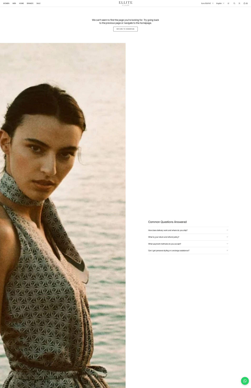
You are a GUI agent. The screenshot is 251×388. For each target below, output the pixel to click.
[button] (234, 3)
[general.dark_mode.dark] (228, 3)
